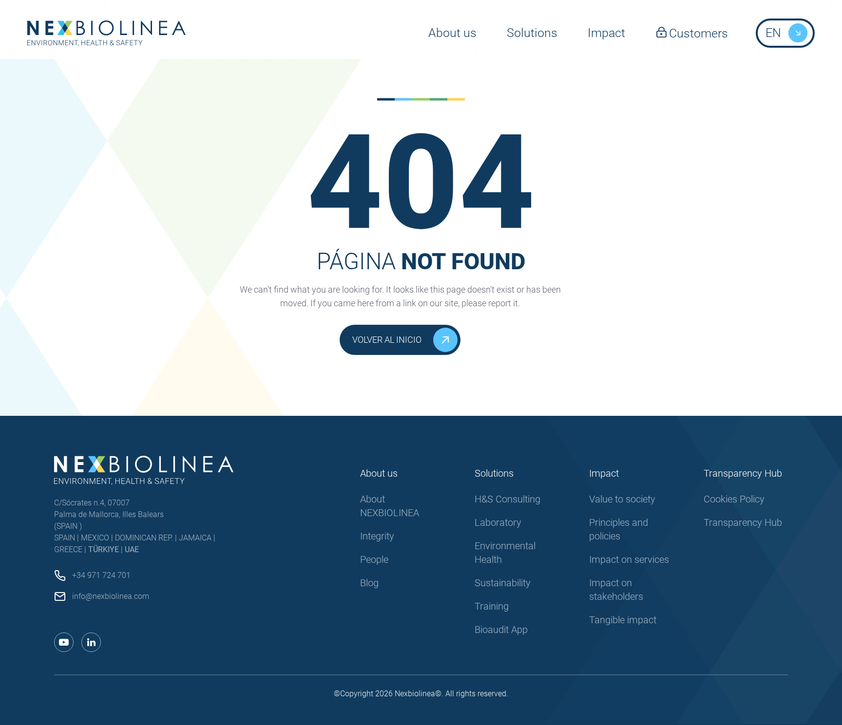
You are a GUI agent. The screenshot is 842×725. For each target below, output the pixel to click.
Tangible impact (622, 620)
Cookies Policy (734, 499)
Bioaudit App (501, 629)
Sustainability (503, 583)
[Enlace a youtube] (64, 642)
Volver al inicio (386, 340)
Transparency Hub (743, 522)
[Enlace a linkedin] (91, 642)
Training (492, 606)
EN (773, 33)
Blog (369, 583)
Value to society (622, 499)
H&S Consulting (507, 499)
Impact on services (629, 559)
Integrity (377, 536)
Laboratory (498, 522)
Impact (606, 33)
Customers (698, 33)
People (374, 559)
